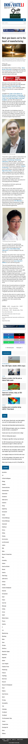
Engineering (4, 509)
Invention (4, 624)
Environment (4, 512)
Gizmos (3, 612)
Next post (18, 347)
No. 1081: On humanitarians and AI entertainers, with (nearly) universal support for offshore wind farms (12, 442)
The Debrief (4, 712)
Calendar (4, 484)
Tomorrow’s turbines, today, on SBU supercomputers (12, 393)
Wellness (4, 733)
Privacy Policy (6, 740)
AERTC (8, 306)
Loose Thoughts (5, 663)
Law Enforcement (5, 542)
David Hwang (5, 308)
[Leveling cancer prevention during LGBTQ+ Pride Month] (14, 403)
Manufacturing (5, 633)
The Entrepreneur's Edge (7, 718)
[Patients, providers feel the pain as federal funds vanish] (14, 374)
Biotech (3, 569)
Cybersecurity (5, 499)
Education (4, 590)
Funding (3, 609)
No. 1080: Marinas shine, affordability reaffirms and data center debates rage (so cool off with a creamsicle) (13, 450)
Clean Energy (4, 575)
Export (3, 597)
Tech (3, 706)
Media (3, 551)
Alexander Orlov (15, 306)
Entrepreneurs (5, 593)
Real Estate (4, 679)
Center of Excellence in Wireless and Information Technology (12, 94)
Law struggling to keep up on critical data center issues (13, 454)
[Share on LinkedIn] (8, 337)
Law (3, 630)
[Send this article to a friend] (8, 340)
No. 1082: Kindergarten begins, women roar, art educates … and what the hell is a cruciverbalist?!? (14, 429)
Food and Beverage (6, 518)
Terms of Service (20, 739)
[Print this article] (19, 340)
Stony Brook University (7, 312)
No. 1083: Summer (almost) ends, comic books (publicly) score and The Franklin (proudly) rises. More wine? (13, 421)
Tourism (3, 721)
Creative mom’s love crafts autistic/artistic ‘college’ (12, 433)
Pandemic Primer (5, 666)
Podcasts (4, 672)
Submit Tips (9, 739)
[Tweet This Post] (19, 334)
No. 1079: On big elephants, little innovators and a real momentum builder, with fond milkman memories (13, 458)
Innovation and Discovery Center (11, 86)
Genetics (4, 572)
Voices (3, 376)
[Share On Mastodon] (19, 342)
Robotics (4, 691)
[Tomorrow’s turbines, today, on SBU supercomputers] (14, 388)
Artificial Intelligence (7, 390)
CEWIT (21, 306)
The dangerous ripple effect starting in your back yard (13, 439)
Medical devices (5, 618)
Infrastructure (5, 539)
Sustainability (5, 703)
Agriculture (4, 472)
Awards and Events (6, 566)
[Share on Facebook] (8, 334)
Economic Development (6, 587)
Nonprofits (4, 657)
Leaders (3, 545)
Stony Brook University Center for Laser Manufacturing (11, 314)
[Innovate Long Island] (14, 5)
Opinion (3, 660)
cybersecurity (4, 578)
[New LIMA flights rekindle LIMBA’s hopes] (14, 362)
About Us (14, 739)
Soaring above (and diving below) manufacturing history (13, 425)
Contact (3, 739)
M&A (3, 548)
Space (3, 642)
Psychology (4, 675)
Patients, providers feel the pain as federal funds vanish (12, 379)
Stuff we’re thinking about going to (9, 436)
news (21, 310)
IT (2, 627)
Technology (4, 709)
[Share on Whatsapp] (8, 342)
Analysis (3, 563)
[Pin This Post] (19, 337)
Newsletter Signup (5, 651)
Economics (4, 502)
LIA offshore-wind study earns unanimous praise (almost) (13, 446)
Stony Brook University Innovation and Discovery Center (13, 318)
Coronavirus (4, 496)
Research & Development (7, 685)
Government (4, 524)
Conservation (4, 493)
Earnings (3, 584)
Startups (4, 645)
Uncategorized (5, 727)
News (3, 557)
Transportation (5, 363)
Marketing (4, 636)
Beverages (4, 606)
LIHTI (10, 310)
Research (4, 682)
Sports (3, 697)
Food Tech (4, 603)
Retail (3, 688)
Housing (3, 536)
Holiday (3, 533)
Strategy (4, 700)
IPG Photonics (18, 201)
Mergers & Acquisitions (7, 554)
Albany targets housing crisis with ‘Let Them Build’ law (13, 462)
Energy (3, 505)
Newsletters (4, 654)
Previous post (10, 347)
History (3, 530)
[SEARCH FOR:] (14, 23)
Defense (3, 581)
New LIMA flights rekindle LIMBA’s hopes (13, 366)
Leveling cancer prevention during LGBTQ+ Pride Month (11, 408)
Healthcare (4, 527)
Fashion (3, 515)
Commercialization (6, 487)
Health (3, 615)
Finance (3, 600)
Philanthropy (4, 669)
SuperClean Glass (7, 170)
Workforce (4, 648)
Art (2, 475)
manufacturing (16, 310)
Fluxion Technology (13, 308)
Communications (5, 490)
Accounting (4, 560)
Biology (3, 481)
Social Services (5, 694)
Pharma (3, 621)
